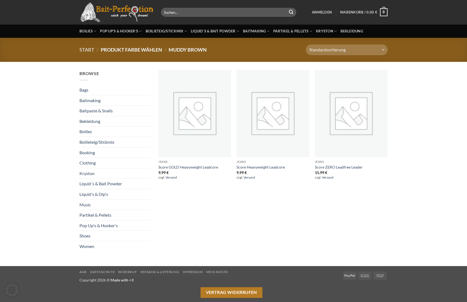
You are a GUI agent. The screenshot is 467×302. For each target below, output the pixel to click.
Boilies (86, 31)
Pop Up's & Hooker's (98, 225)
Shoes (85, 235)
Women (86, 246)
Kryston (324, 31)
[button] (322, 12)
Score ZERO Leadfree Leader (339, 167)
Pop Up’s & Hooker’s (119, 31)
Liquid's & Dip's (93, 194)
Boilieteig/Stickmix (165, 31)
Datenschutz (102, 272)
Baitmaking (254, 31)
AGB (83, 272)
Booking (87, 152)
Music (85, 204)
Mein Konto (217, 272)
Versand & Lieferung (159, 272)
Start (86, 50)
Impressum (193, 272)
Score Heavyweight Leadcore (260, 167)
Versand (171, 177)
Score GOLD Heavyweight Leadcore (188, 167)
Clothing (87, 162)
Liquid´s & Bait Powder (213, 31)
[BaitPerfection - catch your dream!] (116, 12)
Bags (83, 89)
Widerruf (127, 272)
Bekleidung (352, 31)
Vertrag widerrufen (231, 292)
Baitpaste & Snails (96, 110)
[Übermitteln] (291, 12)
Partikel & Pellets (291, 31)
